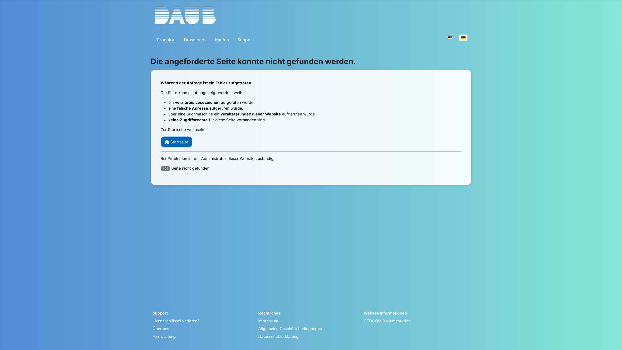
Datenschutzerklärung (278, 336)
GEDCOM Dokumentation (387, 320)
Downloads (195, 39)
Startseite (178, 142)
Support (245, 39)
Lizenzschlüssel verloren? (176, 320)
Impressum (268, 320)
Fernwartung (164, 336)
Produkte (166, 39)
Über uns (161, 328)
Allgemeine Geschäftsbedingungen (290, 328)
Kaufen (222, 39)
